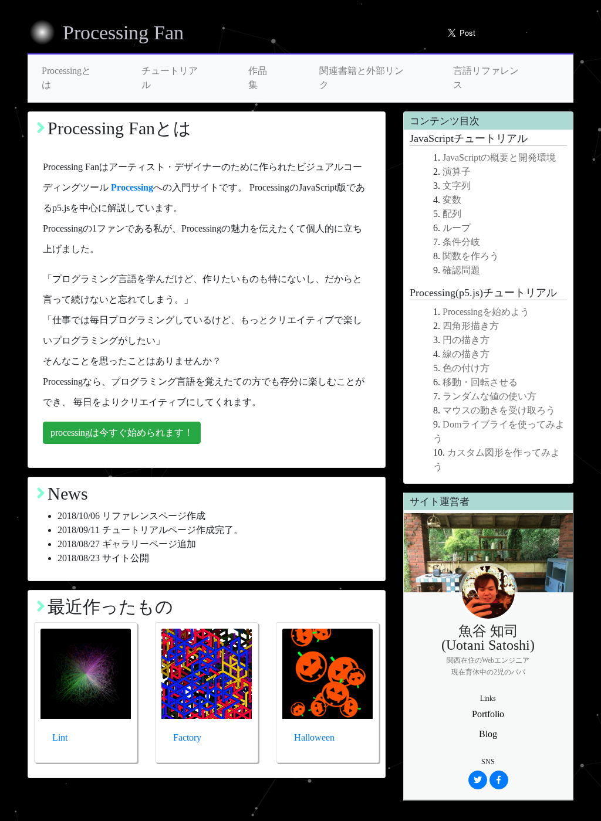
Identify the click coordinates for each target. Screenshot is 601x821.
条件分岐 (461, 242)
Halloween (314, 737)
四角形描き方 (471, 326)
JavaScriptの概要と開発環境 (499, 157)
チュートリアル (169, 78)
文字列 (457, 186)
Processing (132, 187)
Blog (488, 734)
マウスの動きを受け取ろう (499, 410)
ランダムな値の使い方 (489, 396)
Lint (59, 737)
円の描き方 (466, 340)
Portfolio (488, 714)
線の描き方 (466, 354)
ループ (457, 228)
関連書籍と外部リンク (361, 78)
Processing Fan (123, 32)
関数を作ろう (471, 256)
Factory (187, 737)
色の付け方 (466, 368)
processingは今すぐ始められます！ (121, 432)
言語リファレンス (486, 78)
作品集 (257, 78)
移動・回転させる (480, 382)
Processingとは (66, 78)
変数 (452, 200)
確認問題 (461, 270)
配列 (452, 214)
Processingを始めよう (486, 312)
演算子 (457, 172)
